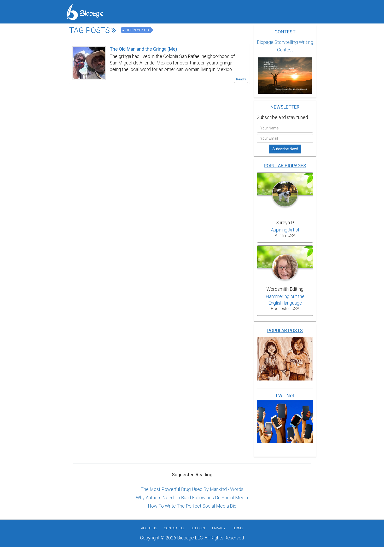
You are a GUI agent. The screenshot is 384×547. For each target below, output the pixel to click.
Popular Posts (285, 330)
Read (240, 79)
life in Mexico (137, 30)
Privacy (218, 528)
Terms (237, 528)
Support (198, 528)
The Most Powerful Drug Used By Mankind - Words (192, 489)
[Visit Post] (89, 62)
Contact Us (174, 528)
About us (149, 528)
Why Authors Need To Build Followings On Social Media (192, 497)
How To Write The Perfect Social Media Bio (192, 506)
